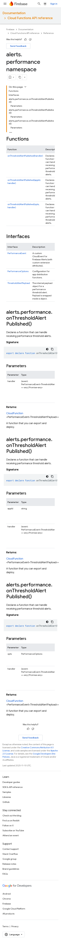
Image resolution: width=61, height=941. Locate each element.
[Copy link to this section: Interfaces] (33, 237)
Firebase (10, 29)
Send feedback (18, 46)
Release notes (9, 863)
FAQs (5, 873)
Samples (7, 792)
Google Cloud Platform (14, 908)
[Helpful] (25, 39)
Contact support (11, 849)
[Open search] (39, 4)
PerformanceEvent (17, 253)
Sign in (53, 3)
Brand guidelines (11, 868)
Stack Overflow (10, 854)
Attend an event (11, 835)
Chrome (7, 898)
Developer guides (11, 782)
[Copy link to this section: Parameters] (29, 366)
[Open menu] (5, 3)
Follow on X (8, 825)
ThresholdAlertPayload (19, 283)
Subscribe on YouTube (13, 830)
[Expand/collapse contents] (25, 87)
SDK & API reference (13, 787)
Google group (9, 859)
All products (8, 913)
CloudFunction (14, 413)
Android (7, 893)
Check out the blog (12, 815)
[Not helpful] (30, 39)
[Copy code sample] (52, 349)
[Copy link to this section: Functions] (32, 139)
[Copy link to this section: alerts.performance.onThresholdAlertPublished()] (35, 324)
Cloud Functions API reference (30, 18)
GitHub (6, 802)
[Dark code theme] (47, 349)
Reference (48, 33)
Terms (5, 926)
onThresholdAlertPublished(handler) (25, 155)
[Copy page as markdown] (20, 77)
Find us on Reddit (11, 820)
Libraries (7, 797)
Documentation (14, 13)
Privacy (14, 926)
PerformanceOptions (18, 271)
